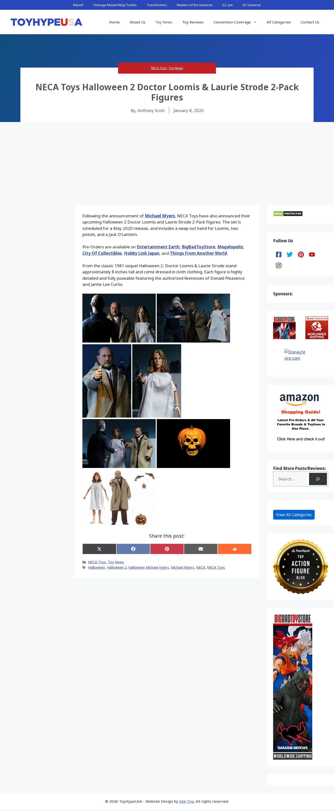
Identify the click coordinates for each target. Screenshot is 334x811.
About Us (137, 22)
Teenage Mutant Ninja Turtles (115, 5)
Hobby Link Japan (141, 253)
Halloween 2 (117, 567)
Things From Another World (198, 253)
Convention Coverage (232, 22)
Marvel (78, 5)
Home (114, 22)
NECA (200, 567)
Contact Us (310, 22)
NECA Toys (159, 68)
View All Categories (294, 514)
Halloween (96, 567)
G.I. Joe (227, 5)
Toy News (163, 22)
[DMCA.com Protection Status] (288, 215)
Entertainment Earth (158, 247)
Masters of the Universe (194, 5)
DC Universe (252, 5)
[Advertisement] (167, 158)
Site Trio (186, 801)
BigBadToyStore (198, 247)
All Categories (279, 22)
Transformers (156, 5)
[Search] (318, 479)
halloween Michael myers (149, 567)
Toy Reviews (193, 22)
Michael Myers (160, 216)
